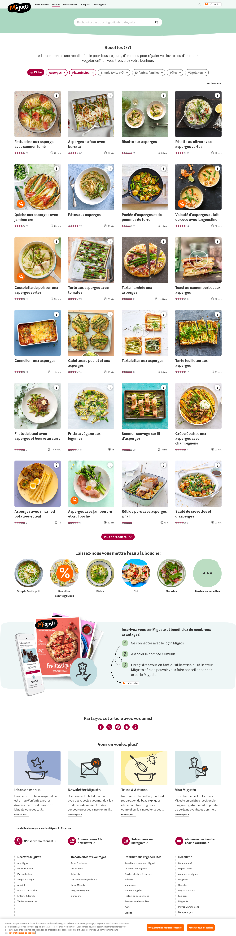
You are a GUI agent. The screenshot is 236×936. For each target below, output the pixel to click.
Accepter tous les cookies (201, 927)
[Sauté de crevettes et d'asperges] (198, 494)
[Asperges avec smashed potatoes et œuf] (37, 494)
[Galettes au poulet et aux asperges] (91, 343)
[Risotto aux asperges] (145, 124)
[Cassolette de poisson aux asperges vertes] (37, 270)
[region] (118, 927)
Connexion (215, 4)
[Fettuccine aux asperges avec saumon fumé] (37, 124)
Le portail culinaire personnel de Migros (35, 828)
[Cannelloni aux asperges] (37, 343)
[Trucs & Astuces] (144, 783)
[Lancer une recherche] (199, 4)
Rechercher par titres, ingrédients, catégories (118, 22)
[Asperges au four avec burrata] (91, 124)
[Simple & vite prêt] (28, 578)
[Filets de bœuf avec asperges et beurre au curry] (37, 419)
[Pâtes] (100, 578)
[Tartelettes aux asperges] (145, 343)
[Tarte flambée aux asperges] (145, 270)
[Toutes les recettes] (207, 578)
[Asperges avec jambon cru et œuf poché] (91, 494)
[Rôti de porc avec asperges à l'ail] (145, 494)
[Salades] (171, 578)
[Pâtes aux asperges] (91, 197)
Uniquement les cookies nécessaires (165, 927)
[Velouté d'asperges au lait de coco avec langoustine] (198, 197)
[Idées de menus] (37, 783)
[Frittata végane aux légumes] (91, 419)
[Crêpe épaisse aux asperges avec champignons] (198, 419)
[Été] (136, 578)
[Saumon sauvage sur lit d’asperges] (145, 419)
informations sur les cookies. (22, 932)
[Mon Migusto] (198, 783)
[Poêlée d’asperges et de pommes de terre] (145, 197)
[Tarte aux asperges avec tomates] (91, 270)
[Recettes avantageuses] (64, 578)
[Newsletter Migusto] (91, 783)
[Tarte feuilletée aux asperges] (198, 343)
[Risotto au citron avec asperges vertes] (198, 124)
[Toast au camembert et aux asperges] (198, 270)
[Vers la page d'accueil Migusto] (19, 5)
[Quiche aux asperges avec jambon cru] (37, 197)
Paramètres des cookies (137, 901)
